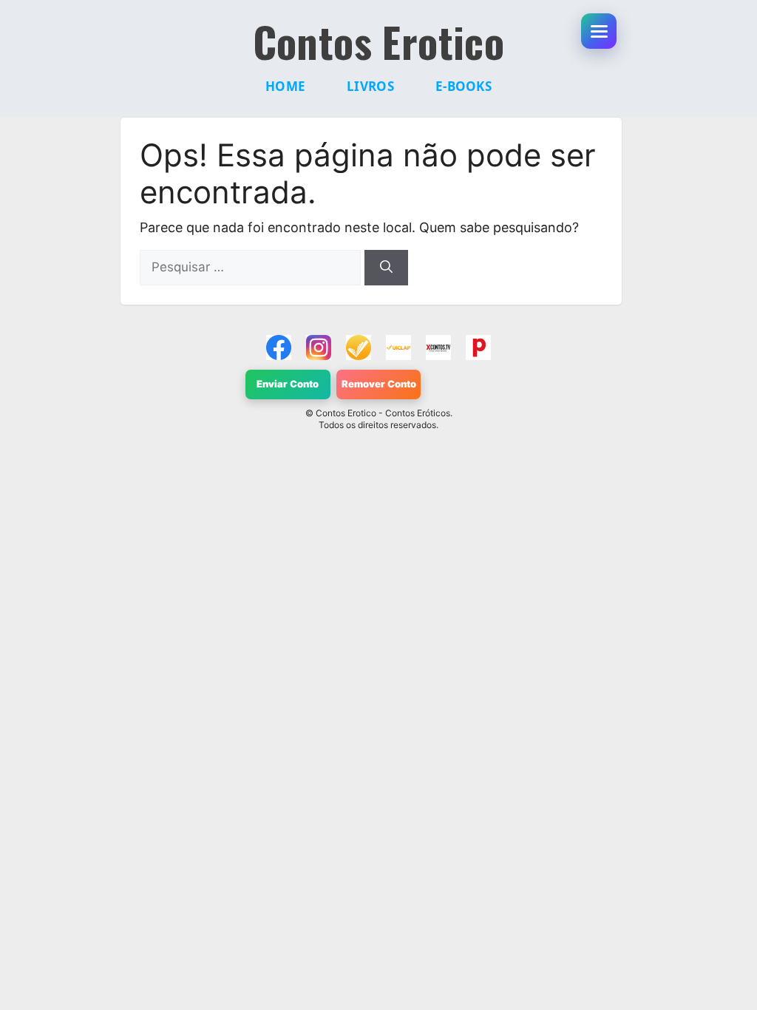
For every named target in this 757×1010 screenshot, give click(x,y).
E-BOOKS (463, 86)
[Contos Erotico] (278, 347)
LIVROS (370, 86)
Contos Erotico (379, 41)
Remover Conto (379, 384)
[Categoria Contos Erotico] (478, 347)
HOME (285, 86)
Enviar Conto (288, 384)
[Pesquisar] (386, 267)
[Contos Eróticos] (438, 347)
